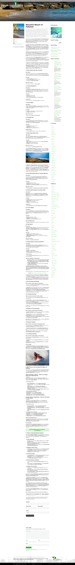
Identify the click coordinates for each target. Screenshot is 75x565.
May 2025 (52, 141)
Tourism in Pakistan (53, 260)
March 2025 (52, 144)
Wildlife (52, 277)
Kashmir (52, 222)
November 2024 (53, 151)
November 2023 (53, 163)
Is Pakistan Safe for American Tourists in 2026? (57, 102)
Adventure (16, 43)
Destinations (30, 3)
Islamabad (52, 218)
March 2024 (52, 158)
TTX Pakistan (53, 272)
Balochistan (52, 191)
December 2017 (53, 179)
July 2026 (52, 125)
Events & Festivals (53, 208)
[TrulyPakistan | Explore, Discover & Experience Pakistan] (18, 3)
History (52, 215)
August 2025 (53, 136)
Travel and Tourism (19, 44)
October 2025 (53, 132)
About (60, 3)
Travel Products (53, 267)
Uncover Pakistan (42, 3)
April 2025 (52, 143)
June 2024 (52, 155)
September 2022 (53, 167)
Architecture (53, 187)
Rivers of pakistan (53, 244)
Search (60, 42)
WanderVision (53, 274)
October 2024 (53, 153)
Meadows (52, 227)
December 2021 (53, 170)
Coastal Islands (53, 201)
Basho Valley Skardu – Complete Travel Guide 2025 (57, 65)
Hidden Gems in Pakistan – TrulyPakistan (39, 430)
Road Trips (52, 246)
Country (27, 510)
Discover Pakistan (35, 3)
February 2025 (53, 146)
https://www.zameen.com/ (39, 163)
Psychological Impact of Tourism (55, 241)
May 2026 (52, 129)
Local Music (52, 225)
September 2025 (53, 134)
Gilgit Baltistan (53, 213)
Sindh (52, 251)
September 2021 (53, 174)
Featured (22, 43)
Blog (26, 3)
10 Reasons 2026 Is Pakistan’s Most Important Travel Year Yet (55, 48)
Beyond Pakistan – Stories (54, 198)
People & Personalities (54, 236)
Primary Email (28, 506)
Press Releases (53, 239)
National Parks (53, 232)
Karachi (52, 220)
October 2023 (53, 165)
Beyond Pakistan (55, 3)
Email (39, 540)
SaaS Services (53, 248)
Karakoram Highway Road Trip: (55, 56)
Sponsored (52, 253)
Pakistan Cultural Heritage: (54, 54)
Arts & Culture (53, 189)
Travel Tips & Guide (53, 270)
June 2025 (52, 139)
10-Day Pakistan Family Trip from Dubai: (56, 53)
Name (27, 540)
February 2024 (53, 160)
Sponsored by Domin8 (54, 255)
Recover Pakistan (49, 3)
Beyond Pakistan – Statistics (55, 196)
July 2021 (52, 177)
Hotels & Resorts (53, 217)
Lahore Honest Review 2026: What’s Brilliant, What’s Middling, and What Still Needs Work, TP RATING (56, 51)
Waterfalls (52, 275)
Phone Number (40, 506)
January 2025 (53, 148)
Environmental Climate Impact (55, 206)
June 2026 (52, 127)
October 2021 (53, 172)
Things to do (53, 258)
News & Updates (53, 234)
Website (27, 543)
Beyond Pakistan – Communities (55, 194)
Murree (52, 229)
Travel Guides (53, 265)
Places (15, 44)
